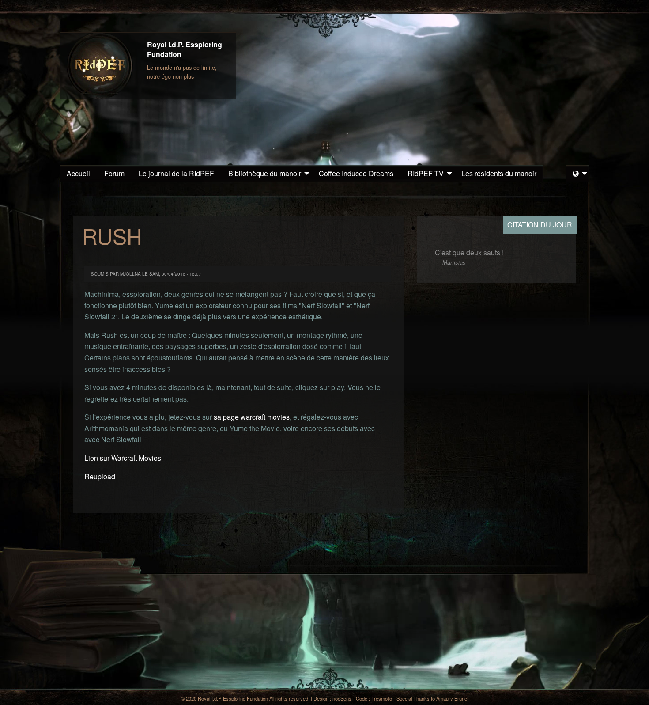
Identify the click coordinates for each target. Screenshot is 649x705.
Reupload (99, 476)
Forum (114, 173)
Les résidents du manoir (498, 173)
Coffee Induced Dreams (356, 173)
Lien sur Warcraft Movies (122, 458)
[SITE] (100, 66)
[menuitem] (78, 173)
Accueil (78, 173)
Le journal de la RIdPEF (176, 173)
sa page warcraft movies (252, 417)
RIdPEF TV (426, 173)
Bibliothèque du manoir (264, 173)
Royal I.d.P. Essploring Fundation (184, 49)
